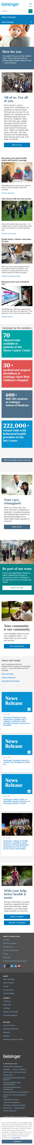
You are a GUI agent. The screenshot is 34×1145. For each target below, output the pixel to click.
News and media (7, 674)
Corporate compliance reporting (14, 1105)
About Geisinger (8, 22)
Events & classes (9, 1025)
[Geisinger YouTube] (19, 966)
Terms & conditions (19, 1069)
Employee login (19, 1108)
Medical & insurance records (13, 1039)
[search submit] (30, 11)
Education (6, 1032)
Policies (5, 954)
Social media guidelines (11, 1102)
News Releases (8, 947)
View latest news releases (11, 681)
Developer (6, 1069)
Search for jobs (17, 588)
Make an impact (17, 916)
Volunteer (6, 1008)
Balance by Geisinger (10, 1012)
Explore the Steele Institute (11, 276)
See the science (7, 317)
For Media (6, 939)
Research (6, 1036)
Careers (6, 986)
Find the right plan (8, 193)
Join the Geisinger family (10, 950)
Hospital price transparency (12, 1066)
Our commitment (17, 646)
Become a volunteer (17, 923)
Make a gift (6, 957)
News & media (8, 983)
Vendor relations (8, 993)
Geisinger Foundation (10, 943)
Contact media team (9, 677)
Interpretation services (11, 1099)
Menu (30, 6)
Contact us (7, 1001)
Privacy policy (8, 1075)
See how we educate (9, 233)
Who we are (17, 145)
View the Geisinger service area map (17, 460)
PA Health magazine (10, 1015)
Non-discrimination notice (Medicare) (16, 1092)
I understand (17, 1141)
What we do (17, 527)
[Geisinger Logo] (9, 5)
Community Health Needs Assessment (15, 961)
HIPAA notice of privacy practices (14, 1072)
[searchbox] (15, 11)
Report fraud (7, 1108)
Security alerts (8, 990)
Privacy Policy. (16, 1137)
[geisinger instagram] (12, 966)
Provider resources (9, 1111)
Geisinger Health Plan (10, 1029)
